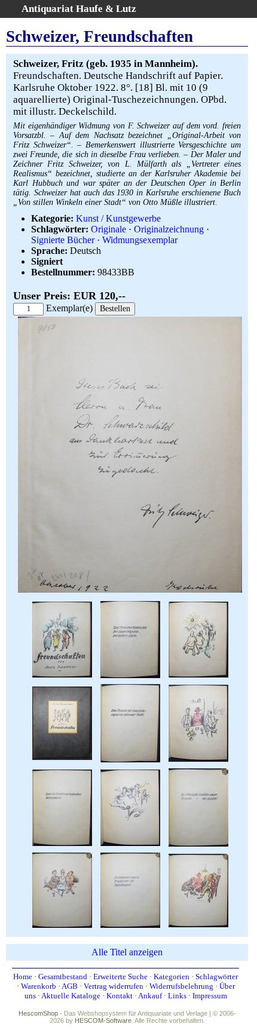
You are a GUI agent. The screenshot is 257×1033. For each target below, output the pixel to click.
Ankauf (150, 995)
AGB (70, 986)
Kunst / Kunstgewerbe (118, 218)
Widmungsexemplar (140, 240)
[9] (130, 807)
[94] (198, 889)
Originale (108, 229)
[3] (130, 639)
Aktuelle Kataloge (70, 995)
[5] (62, 723)
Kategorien (171, 976)
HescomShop (38, 1013)
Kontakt (119, 995)
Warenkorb (38, 986)
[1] (62, 639)
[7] (198, 723)
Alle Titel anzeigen (127, 952)
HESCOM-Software (103, 1020)
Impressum (209, 995)
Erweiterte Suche (120, 976)
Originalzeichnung (169, 229)
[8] (62, 807)
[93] (130, 889)
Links (177, 995)
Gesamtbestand (62, 976)
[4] (198, 639)
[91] (198, 807)
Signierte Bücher (62, 240)
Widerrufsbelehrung (181, 986)
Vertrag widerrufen (113, 986)
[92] (62, 889)
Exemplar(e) (69, 308)
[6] (130, 723)
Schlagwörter (216, 976)
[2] (130, 590)
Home (22, 976)
